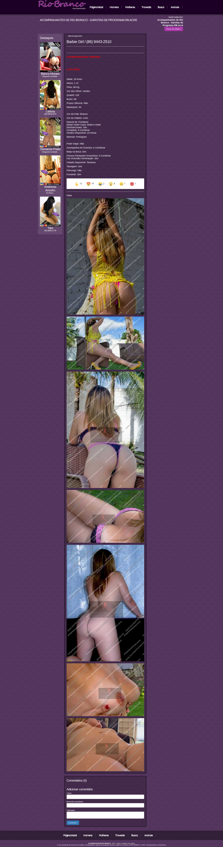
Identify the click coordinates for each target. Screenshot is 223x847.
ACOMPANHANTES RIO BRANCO (99, 843)
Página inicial (96, 7)
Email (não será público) (75, 801)
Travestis (146, 7)
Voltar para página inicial (75, 36)
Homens (114, 7)
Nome (69, 793)
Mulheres (130, 7)
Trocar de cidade (173, 29)
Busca (161, 7)
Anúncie (175, 7)
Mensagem (71, 810)
